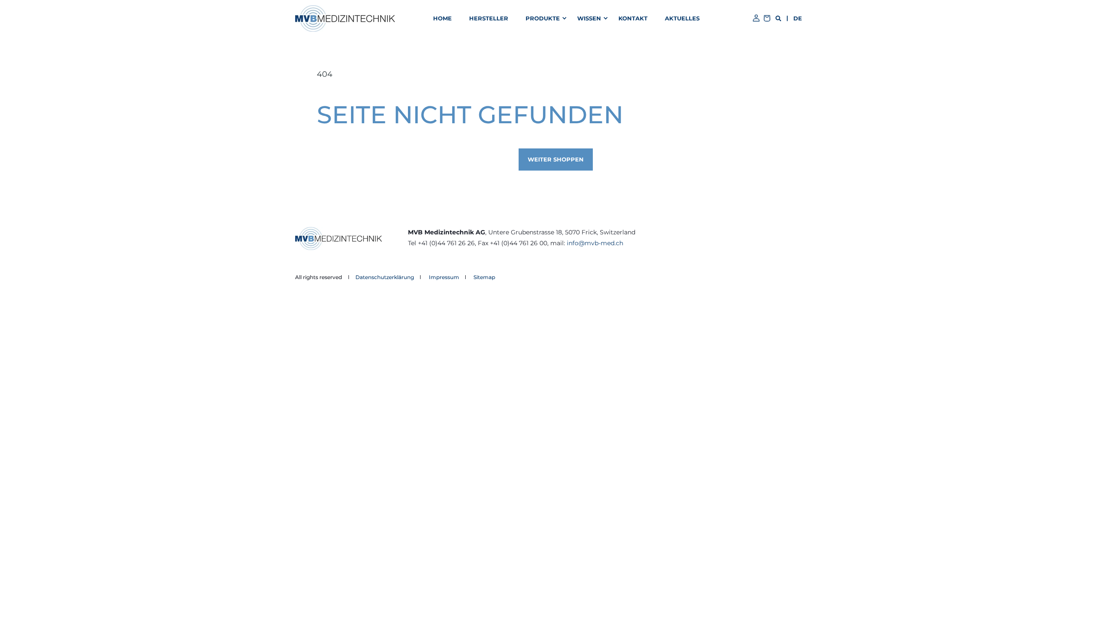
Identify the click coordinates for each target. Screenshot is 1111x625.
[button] (544, 18)
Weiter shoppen (556, 159)
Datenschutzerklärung (384, 277)
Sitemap (484, 277)
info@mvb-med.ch (595, 243)
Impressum (444, 277)
